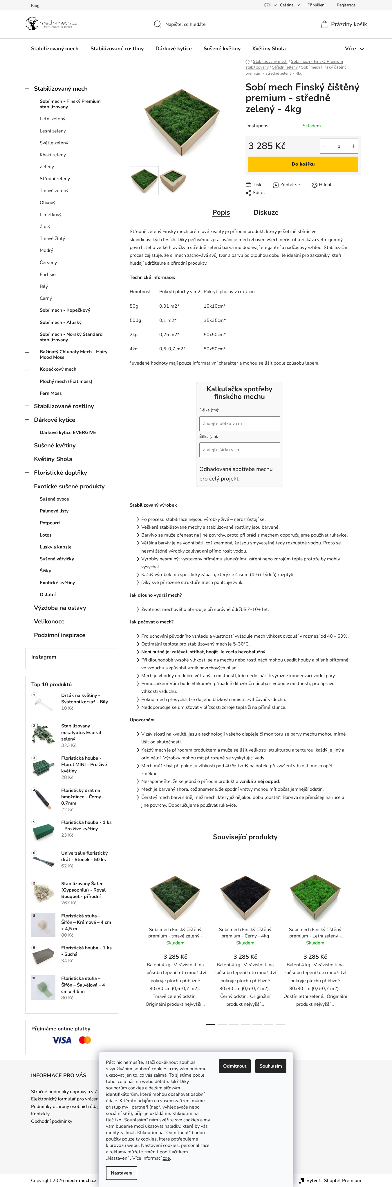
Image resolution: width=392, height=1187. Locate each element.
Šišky (45, 571)
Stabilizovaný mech (61, 89)
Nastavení (121, 1173)
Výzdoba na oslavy (60, 608)
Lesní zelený (53, 131)
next (356, 946)
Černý (46, 298)
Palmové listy (54, 511)
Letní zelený (52, 119)
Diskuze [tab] (266, 212)
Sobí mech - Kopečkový (65, 310)
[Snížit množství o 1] (324, 146)
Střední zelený (55, 178)
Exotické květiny (57, 583)
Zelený (47, 167)
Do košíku (303, 164)
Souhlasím (271, 1066)
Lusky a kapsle (56, 547)
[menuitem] (54, 48)
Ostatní (48, 594)
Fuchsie (48, 274)
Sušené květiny (55, 445)
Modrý (46, 250)
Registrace (346, 5)
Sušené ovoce (54, 499)
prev (134, 946)
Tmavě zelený (54, 190)
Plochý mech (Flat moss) (66, 381)
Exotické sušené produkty (69, 486)
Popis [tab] (221, 212)
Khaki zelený (53, 155)
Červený (48, 262)
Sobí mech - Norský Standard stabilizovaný (71, 337)
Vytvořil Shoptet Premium (333, 1180)
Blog (35, 5)
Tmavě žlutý (52, 238)
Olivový (47, 203)
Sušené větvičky (57, 559)
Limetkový (51, 214)
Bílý (44, 286)
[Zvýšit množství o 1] (353, 146)
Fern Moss (51, 393)
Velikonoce (49, 621)
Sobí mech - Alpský (61, 322)
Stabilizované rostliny (64, 406)
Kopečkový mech (58, 369)
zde (166, 1158)
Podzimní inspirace (59, 635)
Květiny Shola (53, 459)
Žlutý (45, 226)
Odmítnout (234, 1066)
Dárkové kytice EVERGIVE (68, 432)
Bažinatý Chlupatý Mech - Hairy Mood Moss (73, 355)
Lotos (46, 535)
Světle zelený (54, 143)
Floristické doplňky (60, 473)
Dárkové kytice (54, 420)
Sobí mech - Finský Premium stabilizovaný (70, 104)
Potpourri (50, 523)
